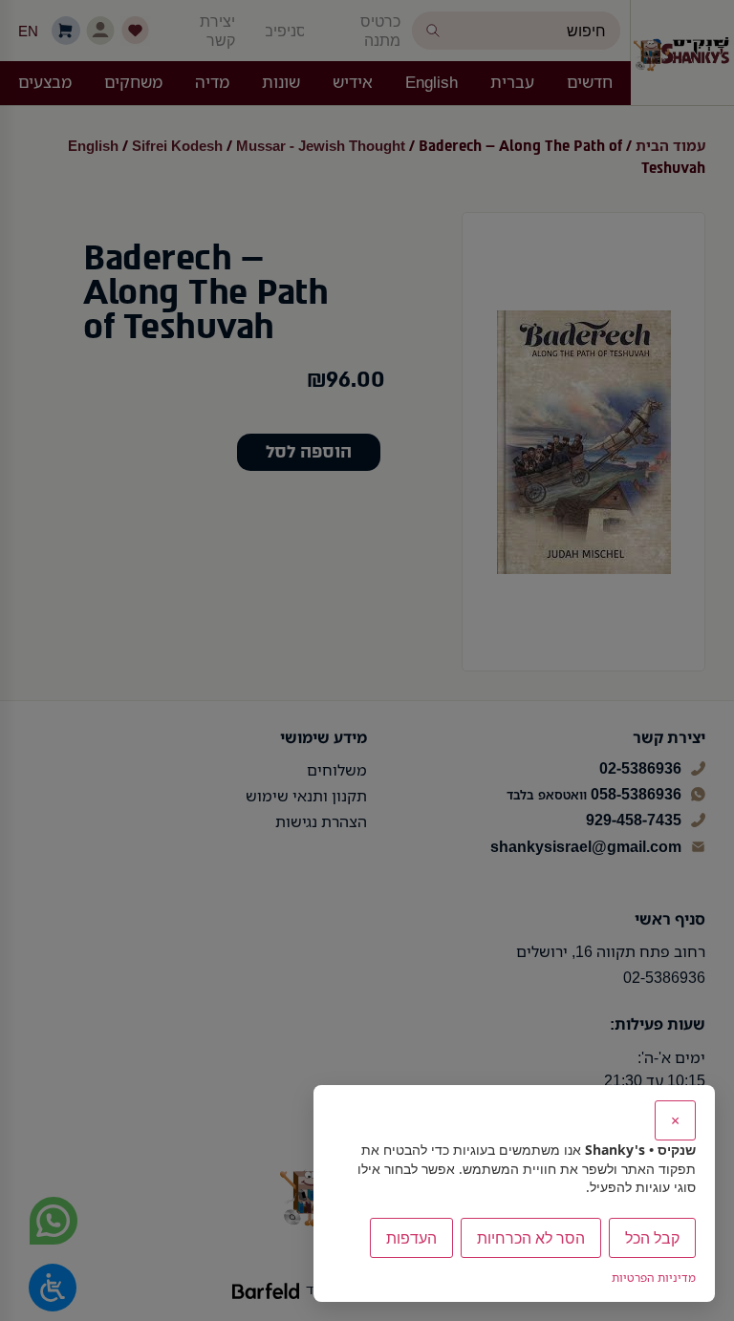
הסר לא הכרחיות (531, 1237)
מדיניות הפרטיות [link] (654, 1277)
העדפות (411, 1237)
